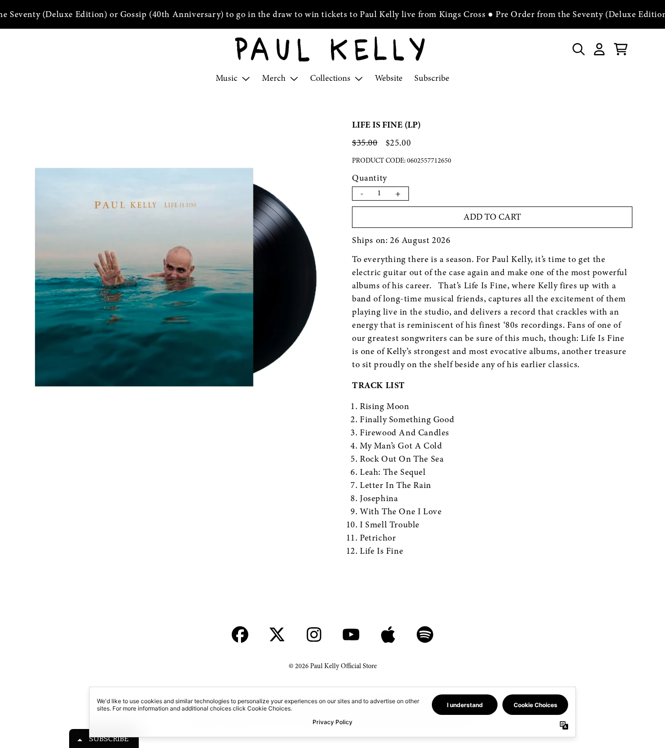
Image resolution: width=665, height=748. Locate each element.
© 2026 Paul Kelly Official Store (333, 666)
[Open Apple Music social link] (388, 634)
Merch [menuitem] (274, 78)
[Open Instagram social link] (314, 634)
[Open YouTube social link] (351, 634)
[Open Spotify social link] (425, 634)
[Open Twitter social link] (277, 634)
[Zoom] (174, 278)
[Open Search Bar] (578, 49)
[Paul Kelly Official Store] (332, 49)
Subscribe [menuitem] (431, 78)
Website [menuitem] (389, 78)
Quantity (369, 178)
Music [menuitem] (227, 78)
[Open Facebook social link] (240, 634)
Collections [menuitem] (330, 78)
